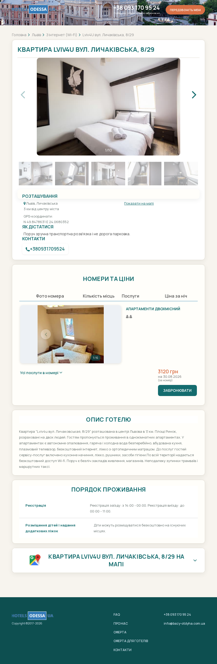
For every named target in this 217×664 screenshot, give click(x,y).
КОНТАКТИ (123, 650)
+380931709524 (47, 249)
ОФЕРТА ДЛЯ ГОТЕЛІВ (131, 641)
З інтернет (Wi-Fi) (61, 34)
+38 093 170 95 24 (137, 8)
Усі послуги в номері (39, 372)
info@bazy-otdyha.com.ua (184, 623)
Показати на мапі (139, 203)
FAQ (117, 614)
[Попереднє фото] (46, 334)
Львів (36, 34)
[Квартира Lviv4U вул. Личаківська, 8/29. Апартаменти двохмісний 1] (71, 334)
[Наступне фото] (96, 334)
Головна (19, 34)
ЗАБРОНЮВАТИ (177, 390)
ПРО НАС (121, 623)
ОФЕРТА (120, 632)
